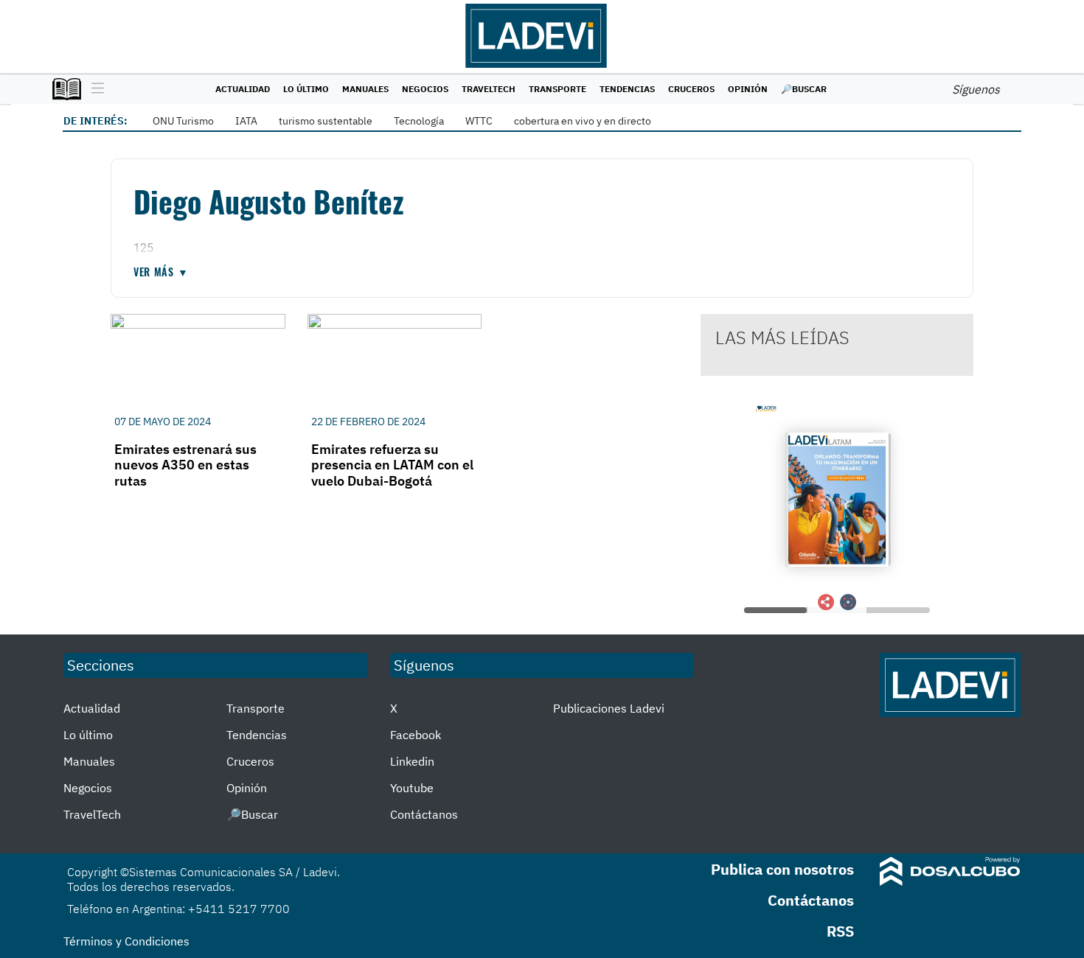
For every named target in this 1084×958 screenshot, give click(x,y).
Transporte (557, 88)
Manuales (365, 88)
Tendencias (627, 88)
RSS (840, 931)
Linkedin (412, 761)
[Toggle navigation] (94, 89)
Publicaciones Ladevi (608, 708)
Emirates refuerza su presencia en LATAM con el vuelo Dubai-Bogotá (392, 465)
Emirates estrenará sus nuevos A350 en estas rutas (185, 465)
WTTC (479, 120)
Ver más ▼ (160, 272)
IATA (246, 120)
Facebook (415, 734)
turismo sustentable (325, 120)
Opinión (748, 88)
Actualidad (242, 88)
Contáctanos (424, 814)
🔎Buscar (804, 88)
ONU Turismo (183, 120)
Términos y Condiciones (126, 941)
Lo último (306, 88)
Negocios (425, 88)
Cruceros (691, 88)
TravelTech (488, 88)
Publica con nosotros (782, 869)
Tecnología (419, 120)
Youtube (412, 787)
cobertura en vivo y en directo (582, 120)
